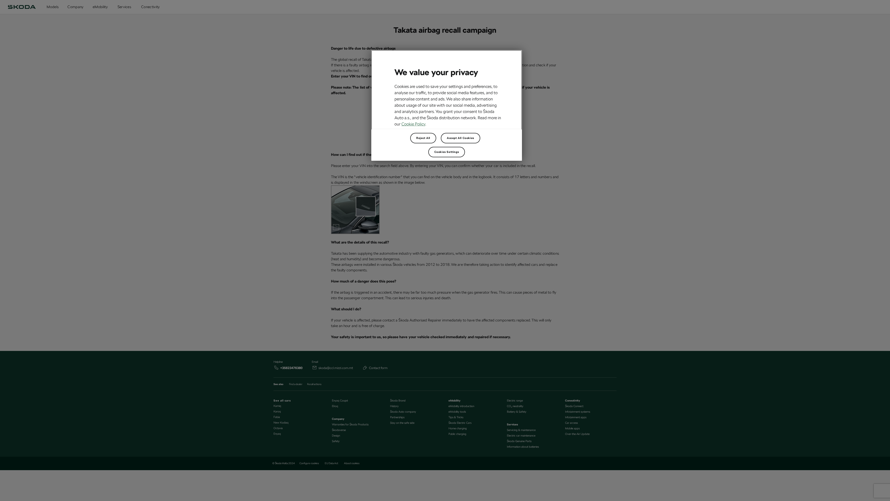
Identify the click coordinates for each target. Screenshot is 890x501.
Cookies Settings (446, 152)
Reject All (423, 138)
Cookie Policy (413, 124)
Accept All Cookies (460, 138)
